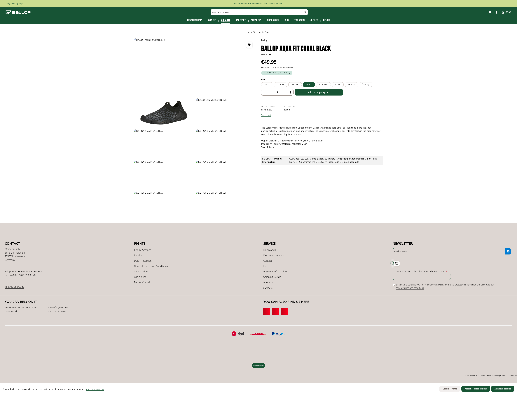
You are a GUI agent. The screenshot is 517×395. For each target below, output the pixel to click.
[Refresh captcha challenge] (397, 264)
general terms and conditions (410, 287)
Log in (10, 3)
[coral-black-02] (164, 143)
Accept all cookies (503, 388)
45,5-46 (351, 84)
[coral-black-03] (226, 143)
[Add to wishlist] (249, 44)
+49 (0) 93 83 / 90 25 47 (31, 271)
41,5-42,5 (323, 84)
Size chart (266, 115)
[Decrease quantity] (264, 92)
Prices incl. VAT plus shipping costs (277, 67)
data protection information (463, 284)
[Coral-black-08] (226, 112)
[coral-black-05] (226, 175)
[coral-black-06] (226, 206)
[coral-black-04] (164, 175)
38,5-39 (295, 84)
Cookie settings (450, 388)
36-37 (267, 84)
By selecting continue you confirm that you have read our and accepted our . (445, 286)
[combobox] (256, 12)
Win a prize (140, 276)
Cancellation (141, 271)
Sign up (19, 3)
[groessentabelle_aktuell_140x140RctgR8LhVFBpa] (164, 206)
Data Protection (143, 260)
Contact (267, 260)
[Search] (305, 12)
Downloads (269, 250)
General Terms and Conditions (151, 266)
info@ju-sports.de (14, 286)
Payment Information (275, 271)
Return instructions (273, 255)
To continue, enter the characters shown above (420, 271)
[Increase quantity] (291, 92)
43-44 (337, 84)
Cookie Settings (142, 250)
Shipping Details (272, 276)
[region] (194, 129)
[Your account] (496, 12)
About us (268, 282)
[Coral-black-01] (164, 112)
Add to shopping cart (319, 92)
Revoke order (258, 365)
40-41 (308, 84)
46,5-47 (367, 85)
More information (95, 389)
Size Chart (268, 287)
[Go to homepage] (18, 12)
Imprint (138, 255)
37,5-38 (280, 84)
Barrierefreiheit (142, 282)
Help (265, 266)
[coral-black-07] (195, 67)
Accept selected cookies (476, 388)
